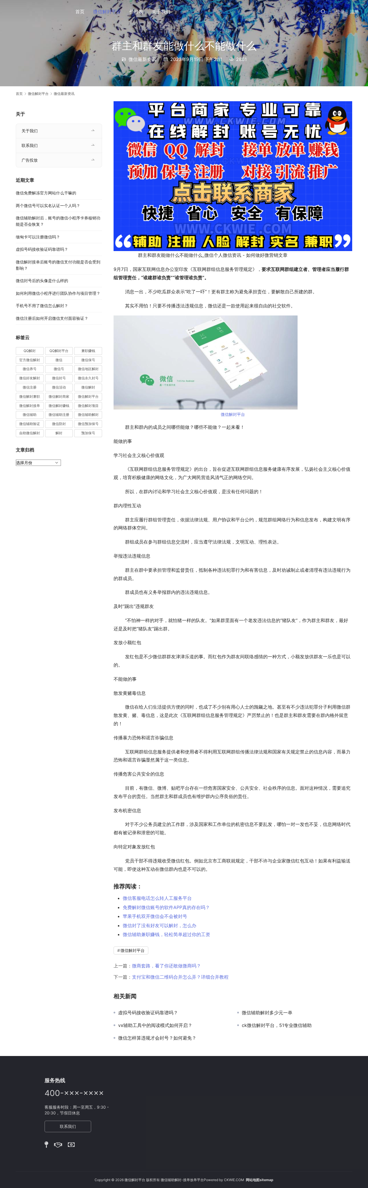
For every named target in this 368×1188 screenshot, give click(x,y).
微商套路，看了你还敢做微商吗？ (166, 966)
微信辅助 (30, 414)
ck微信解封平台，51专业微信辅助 (277, 1025)
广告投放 (30, 160)
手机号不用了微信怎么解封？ (42, 305)
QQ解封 (30, 351)
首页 (80, 11)
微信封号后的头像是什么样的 (42, 280)
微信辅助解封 (88, 414)
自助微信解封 (29, 433)
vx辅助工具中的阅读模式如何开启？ (155, 1025)
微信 (58, 360)
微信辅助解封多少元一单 (267, 1012)
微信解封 (88, 387)
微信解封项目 (88, 405)
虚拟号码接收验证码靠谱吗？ (148, 1012)
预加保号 (88, 433)
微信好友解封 (29, 378)
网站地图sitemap (259, 1180)
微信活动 (59, 387)
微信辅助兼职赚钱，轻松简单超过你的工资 (166, 934)
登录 (340, 11)
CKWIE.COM (234, 1180)
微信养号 (30, 369)
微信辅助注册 (59, 414)
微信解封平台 (107, 11)
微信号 (59, 369)
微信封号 (59, 378)
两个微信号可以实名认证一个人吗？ (48, 205)
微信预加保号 (88, 424)
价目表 (136, 11)
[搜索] (323, 11)
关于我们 (161, 11)
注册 (354, 11)
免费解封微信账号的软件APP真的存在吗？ (166, 907)
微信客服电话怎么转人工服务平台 (157, 898)
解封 (58, 433)
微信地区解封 (88, 369)
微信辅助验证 (29, 424)
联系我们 (30, 145)
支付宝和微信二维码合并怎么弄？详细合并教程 (180, 977)
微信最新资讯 (142, 59)
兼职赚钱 (88, 351)
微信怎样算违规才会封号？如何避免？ (157, 1037)
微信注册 (30, 387)
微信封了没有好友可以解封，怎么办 (159, 925)
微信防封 (59, 424)
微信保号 (88, 360)
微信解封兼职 (29, 396)
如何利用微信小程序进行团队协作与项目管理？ (58, 293)
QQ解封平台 (58, 351)
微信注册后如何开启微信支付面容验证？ (52, 318)
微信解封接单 (29, 405)
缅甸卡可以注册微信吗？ (38, 236)
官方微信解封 (29, 360)
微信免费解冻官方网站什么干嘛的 (46, 192)
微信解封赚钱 (59, 405)
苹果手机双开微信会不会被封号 (155, 916)
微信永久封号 (88, 378)
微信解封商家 (59, 396)
